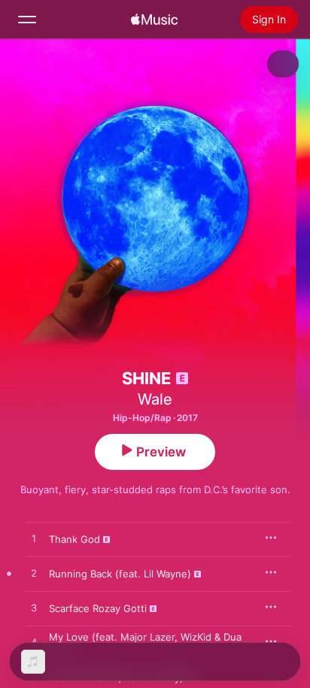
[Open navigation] (27, 19)
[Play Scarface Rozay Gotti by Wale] (34, 608)
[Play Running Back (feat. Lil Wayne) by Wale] (34, 573)
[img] (154, 19)
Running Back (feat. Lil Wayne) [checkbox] (120, 574)
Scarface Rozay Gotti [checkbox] (98, 608)
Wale (155, 399)
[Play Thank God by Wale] (34, 539)
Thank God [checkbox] (74, 539)
